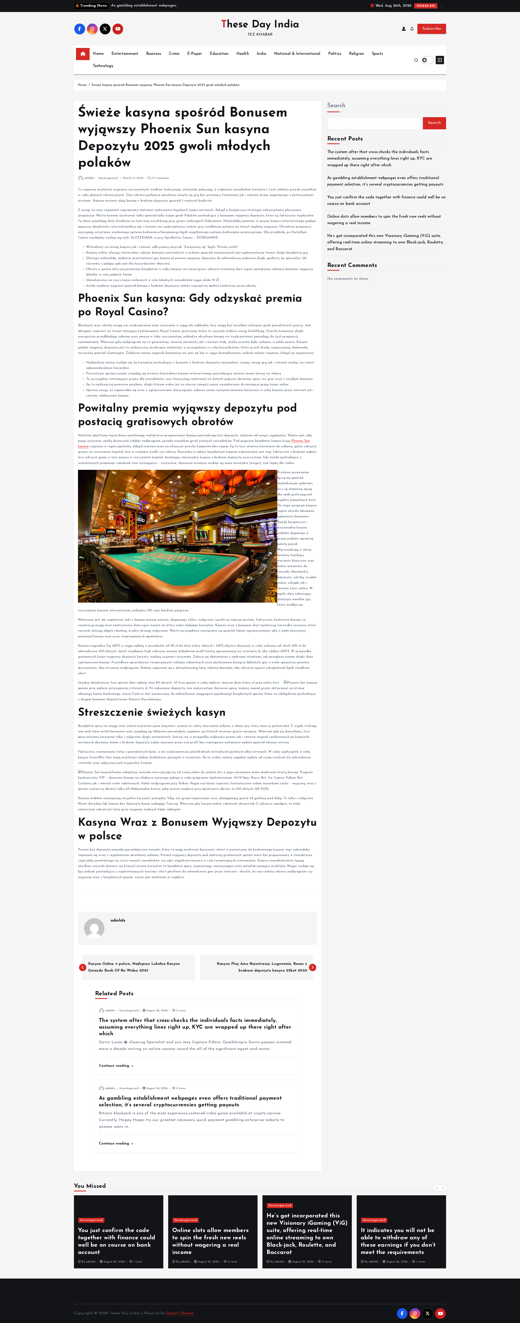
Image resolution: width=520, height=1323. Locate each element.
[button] (437, 1188)
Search (336, 106)
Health (242, 54)
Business (153, 54)
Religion (356, 54)
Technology (103, 66)
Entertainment (125, 54)
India (261, 54)
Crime (174, 54)
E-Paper (194, 54)
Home (98, 54)
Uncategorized (108, 178)
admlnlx (89, 178)
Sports (377, 54)
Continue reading (114, 1066)
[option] (118, 1231)
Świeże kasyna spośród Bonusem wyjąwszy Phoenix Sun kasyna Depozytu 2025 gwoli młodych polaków (165, 85)
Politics (334, 54)
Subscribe (431, 29)
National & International (297, 54)
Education (219, 54)
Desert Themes (180, 1313)
